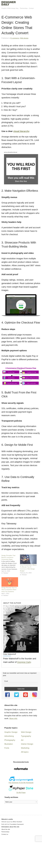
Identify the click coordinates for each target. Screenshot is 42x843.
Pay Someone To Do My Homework (21, 782)
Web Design (26, 732)
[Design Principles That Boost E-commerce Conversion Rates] (10, 564)
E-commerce (15, 38)
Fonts (6, 748)
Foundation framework (17, 824)
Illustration (8, 744)
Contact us (4, 834)
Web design (24, 38)
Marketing (25, 748)
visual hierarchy (21, 131)
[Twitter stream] (16, 694)
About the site (5, 829)
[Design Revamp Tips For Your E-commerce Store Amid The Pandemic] (9, 582)
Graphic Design (10, 732)
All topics (25, 752)
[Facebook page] (7, 694)
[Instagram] (34, 694)
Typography (26, 736)
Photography (9, 740)
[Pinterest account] (25, 694)
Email (6, 681)
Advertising (9, 736)
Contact (31, 8)
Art (22, 740)
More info (13, 718)
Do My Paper (21, 792)
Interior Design (27, 744)
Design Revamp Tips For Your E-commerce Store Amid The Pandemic (9, 589)
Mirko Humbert (17, 821)
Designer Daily (24, 662)
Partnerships (24, 8)
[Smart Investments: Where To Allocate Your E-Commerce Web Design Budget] (28, 559)
